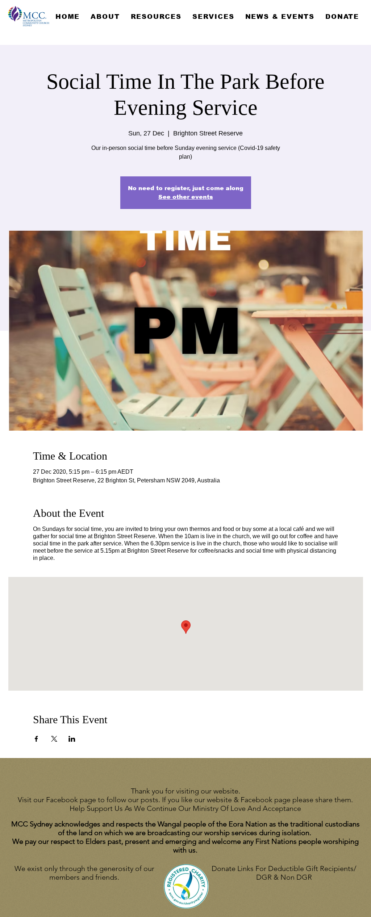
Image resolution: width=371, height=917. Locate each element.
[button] (105, 16)
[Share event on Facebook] (36, 739)
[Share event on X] (54, 739)
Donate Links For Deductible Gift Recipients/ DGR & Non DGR (284, 873)
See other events (185, 197)
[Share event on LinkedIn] (71, 739)
